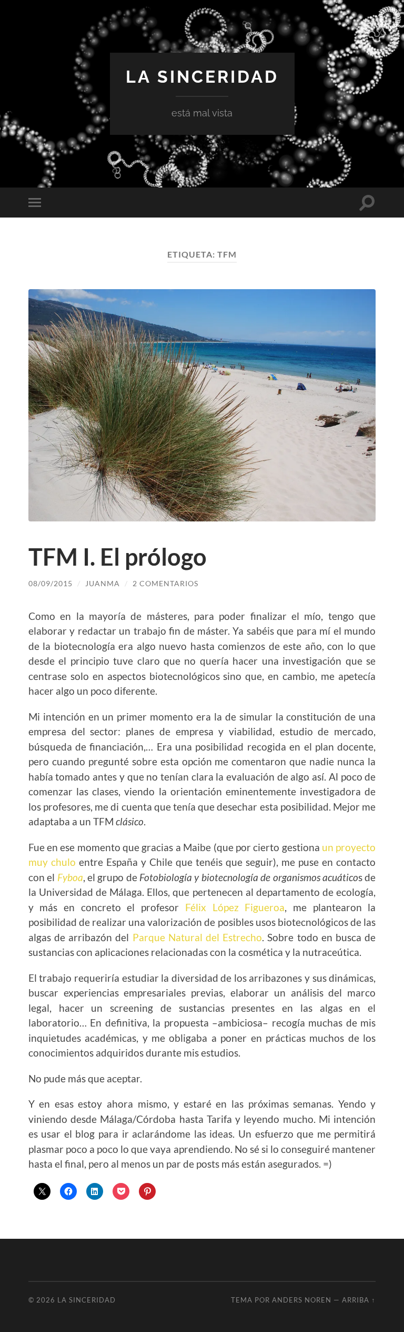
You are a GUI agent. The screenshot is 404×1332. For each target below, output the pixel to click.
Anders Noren (301, 1300)
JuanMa (102, 583)
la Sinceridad (202, 76)
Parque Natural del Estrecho (197, 937)
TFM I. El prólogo (117, 556)
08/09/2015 (50, 583)
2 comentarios (165, 583)
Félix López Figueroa (235, 907)
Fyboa (70, 877)
